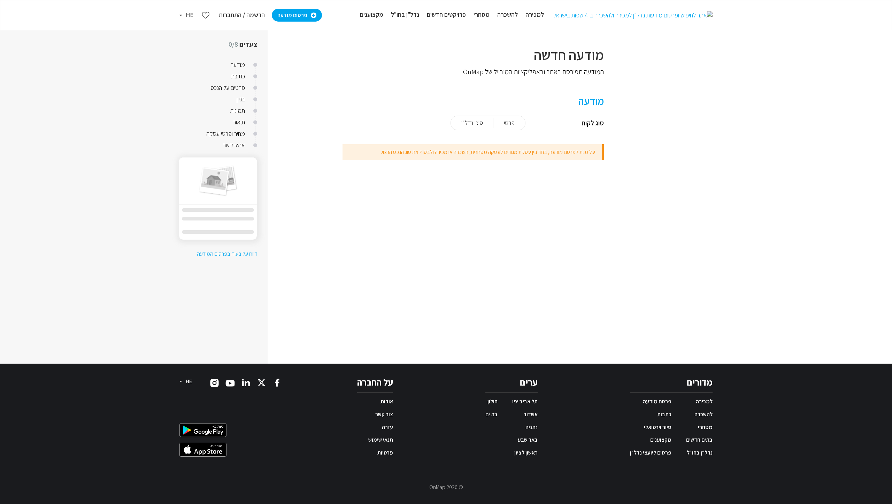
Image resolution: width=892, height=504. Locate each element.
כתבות (664, 414)
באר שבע (528, 439)
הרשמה (255, 15)
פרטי (509, 123)
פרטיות (385, 452)
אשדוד (530, 414)
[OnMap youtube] (230, 383)
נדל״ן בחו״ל (700, 452)
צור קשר (384, 414)
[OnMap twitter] (261, 382)
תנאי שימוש (380, 439)
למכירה (704, 401)
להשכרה (703, 414)
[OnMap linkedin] (246, 382)
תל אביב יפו (525, 401)
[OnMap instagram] (214, 382)
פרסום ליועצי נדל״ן (650, 452)
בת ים (491, 414)
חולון (492, 401)
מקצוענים (660, 439)
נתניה (531, 427)
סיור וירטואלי (657, 427)
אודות (386, 401)
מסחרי (705, 427)
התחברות (230, 15)
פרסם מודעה (657, 401)
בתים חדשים (699, 439)
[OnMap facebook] (277, 382)
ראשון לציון (526, 452)
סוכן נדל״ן (472, 123)
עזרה (387, 427)
